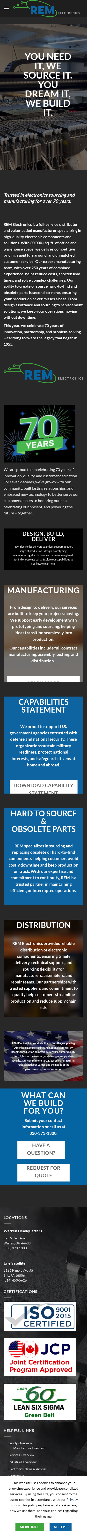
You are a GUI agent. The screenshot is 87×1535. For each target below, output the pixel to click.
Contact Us (16, 1476)
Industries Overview (22, 1462)
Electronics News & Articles (27, 1469)
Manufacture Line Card (29, 1448)
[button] (6, 8)
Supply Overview (20, 1443)
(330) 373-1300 (15, 1248)
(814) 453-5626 (15, 1280)
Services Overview (21, 1455)
